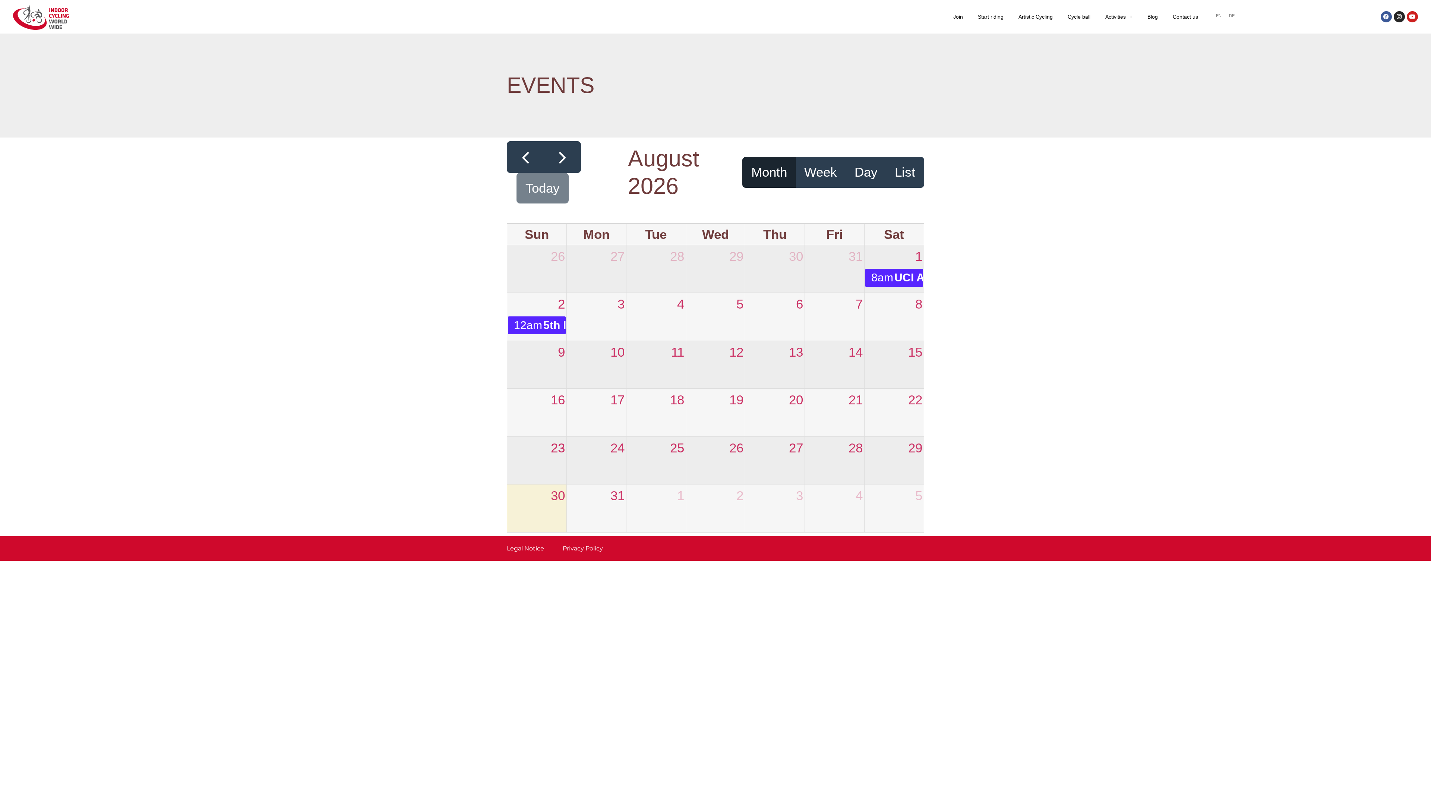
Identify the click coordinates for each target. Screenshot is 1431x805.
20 (796, 399)
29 (736, 256)
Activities (1115, 17)
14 (856, 352)
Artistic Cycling (1035, 17)
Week (820, 172)
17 (617, 399)
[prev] (525, 157)
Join (958, 17)
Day (866, 172)
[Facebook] (1386, 16)
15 (915, 352)
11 (677, 352)
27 (617, 256)
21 (856, 399)
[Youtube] (1412, 16)
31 (856, 256)
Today (542, 188)
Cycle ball (1079, 17)
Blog (1152, 17)
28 (677, 256)
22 (915, 399)
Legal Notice (525, 548)
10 (617, 352)
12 (736, 352)
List (905, 172)
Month (769, 172)
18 (677, 399)
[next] (562, 157)
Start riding (991, 17)
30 (796, 256)
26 (558, 256)
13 (796, 352)
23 (558, 448)
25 (677, 448)
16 (558, 399)
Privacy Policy (583, 548)
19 (736, 399)
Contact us (1185, 17)
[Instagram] (1399, 16)
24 (617, 448)
